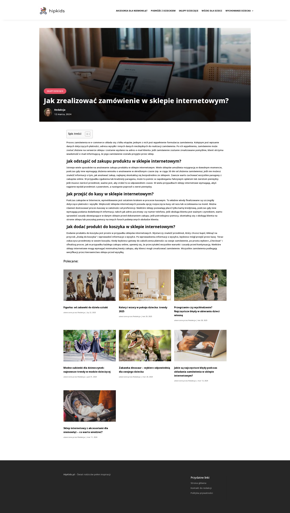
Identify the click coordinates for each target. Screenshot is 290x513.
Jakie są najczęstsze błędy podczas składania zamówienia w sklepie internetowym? (195, 371)
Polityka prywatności (202, 492)
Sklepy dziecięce (188, 10)
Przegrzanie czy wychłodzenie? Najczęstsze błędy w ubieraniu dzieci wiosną (197, 311)
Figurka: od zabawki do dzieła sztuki (85, 307)
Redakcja (81, 312)
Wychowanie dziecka (238, 10)
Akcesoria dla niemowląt (132, 10)
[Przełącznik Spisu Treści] (86, 134)
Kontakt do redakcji (201, 487)
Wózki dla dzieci (212, 10)
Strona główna (198, 482)
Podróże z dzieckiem (163, 10)
